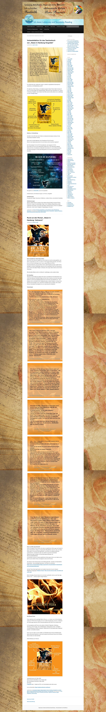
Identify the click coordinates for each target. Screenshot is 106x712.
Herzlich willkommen (31, 26)
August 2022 (69, 109)
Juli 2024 (69, 87)
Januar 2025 (69, 80)
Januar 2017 (69, 154)
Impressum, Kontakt (30, 699)
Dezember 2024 (70, 82)
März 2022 (69, 114)
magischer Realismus (58, 210)
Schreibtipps (69, 187)
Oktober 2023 (69, 96)
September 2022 (70, 108)
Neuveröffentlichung (55, 209)
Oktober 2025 (69, 70)
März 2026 (69, 64)
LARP (68, 174)
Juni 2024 (69, 88)
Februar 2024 (69, 92)
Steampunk (69, 192)
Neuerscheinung (30, 212)
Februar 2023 (69, 102)
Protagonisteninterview (71, 183)
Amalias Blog (46, 29)
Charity (41, 29)
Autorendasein (70, 159)
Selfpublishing (70, 190)
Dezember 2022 (70, 105)
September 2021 (70, 122)
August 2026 (69, 59)
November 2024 (70, 83)
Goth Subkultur (70, 170)
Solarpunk (69, 191)
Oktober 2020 (69, 128)
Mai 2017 (69, 153)
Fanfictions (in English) (61, 26)
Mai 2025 (69, 77)
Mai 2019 (69, 143)
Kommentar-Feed (70, 205)
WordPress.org (70, 206)
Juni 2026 (69, 60)
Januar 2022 (69, 117)
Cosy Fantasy (40, 210)
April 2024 (69, 90)
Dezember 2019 (70, 136)
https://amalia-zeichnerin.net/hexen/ (42, 687)
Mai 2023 (69, 100)
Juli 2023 (69, 99)
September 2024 (70, 86)
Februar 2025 (69, 79)
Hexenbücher (51, 210)
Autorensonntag (70, 160)
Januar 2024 (69, 93)
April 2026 (69, 62)
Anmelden (69, 202)
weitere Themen (70, 196)
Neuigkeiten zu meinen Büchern (45, 209)
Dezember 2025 (70, 68)
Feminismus (69, 168)
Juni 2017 (69, 152)
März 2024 (69, 91)
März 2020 (69, 132)
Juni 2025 (69, 75)
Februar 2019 (69, 145)
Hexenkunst (46, 692)
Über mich (47, 26)
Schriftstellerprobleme (71, 188)
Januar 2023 (69, 104)
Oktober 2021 (69, 121)
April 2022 (69, 113)
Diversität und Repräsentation (32, 29)
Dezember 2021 (70, 118)
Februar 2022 (69, 115)
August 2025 (69, 73)
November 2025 (70, 69)
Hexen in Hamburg (36, 209)
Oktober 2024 (69, 84)
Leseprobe (29, 684)
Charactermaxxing (70, 50)
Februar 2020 (69, 134)
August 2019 (69, 140)
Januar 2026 (69, 66)
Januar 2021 (69, 127)
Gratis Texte (53, 26)
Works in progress (70, 197)
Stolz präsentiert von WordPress (61, 707)
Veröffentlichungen (40, 26)
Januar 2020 (69, 135)
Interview (69, 173)
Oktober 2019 (69, 137)
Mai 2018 (69, 149)
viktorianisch (69, 195)
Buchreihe (36, 190)
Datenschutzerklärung (31, 701)
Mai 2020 (69, 130)
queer (68, 185)
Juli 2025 (69, 74)
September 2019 (70, 139)
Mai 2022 (69, 112)
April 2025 (69, 78)
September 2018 (70, 148)
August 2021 (69, 123)
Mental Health (70, 176)
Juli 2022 (69, 110)
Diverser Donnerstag (71, 163)
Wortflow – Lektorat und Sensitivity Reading (35, 31)
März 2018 (69, 150)
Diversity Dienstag (70, 166)
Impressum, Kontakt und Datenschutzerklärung (47, 707)
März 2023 (69, 101)
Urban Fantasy (43, 212)
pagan (58, 692)
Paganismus (29, 693)
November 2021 (70, 119)
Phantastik (29, 210)
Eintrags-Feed (70, 203)
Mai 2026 (69, 61)
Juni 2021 (69, 124)
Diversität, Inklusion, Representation (39, 690)
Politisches (69, 182)
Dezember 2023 (70, 95)
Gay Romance (70, 169)
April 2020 (69, 131)
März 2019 (69, 144)
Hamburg (44, 210)
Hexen (48, 210)
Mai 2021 (69, 126)
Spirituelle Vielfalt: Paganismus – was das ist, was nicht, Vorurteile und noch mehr (73, 45)
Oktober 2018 (69, 146)
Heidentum (32, 692)
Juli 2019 (69, 141)
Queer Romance (45, 691)
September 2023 (70, 97)
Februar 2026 (69, 65)
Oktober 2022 (69, 106)
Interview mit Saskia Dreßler (72, 51)
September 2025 (70, 71)
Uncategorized (50, 691)
